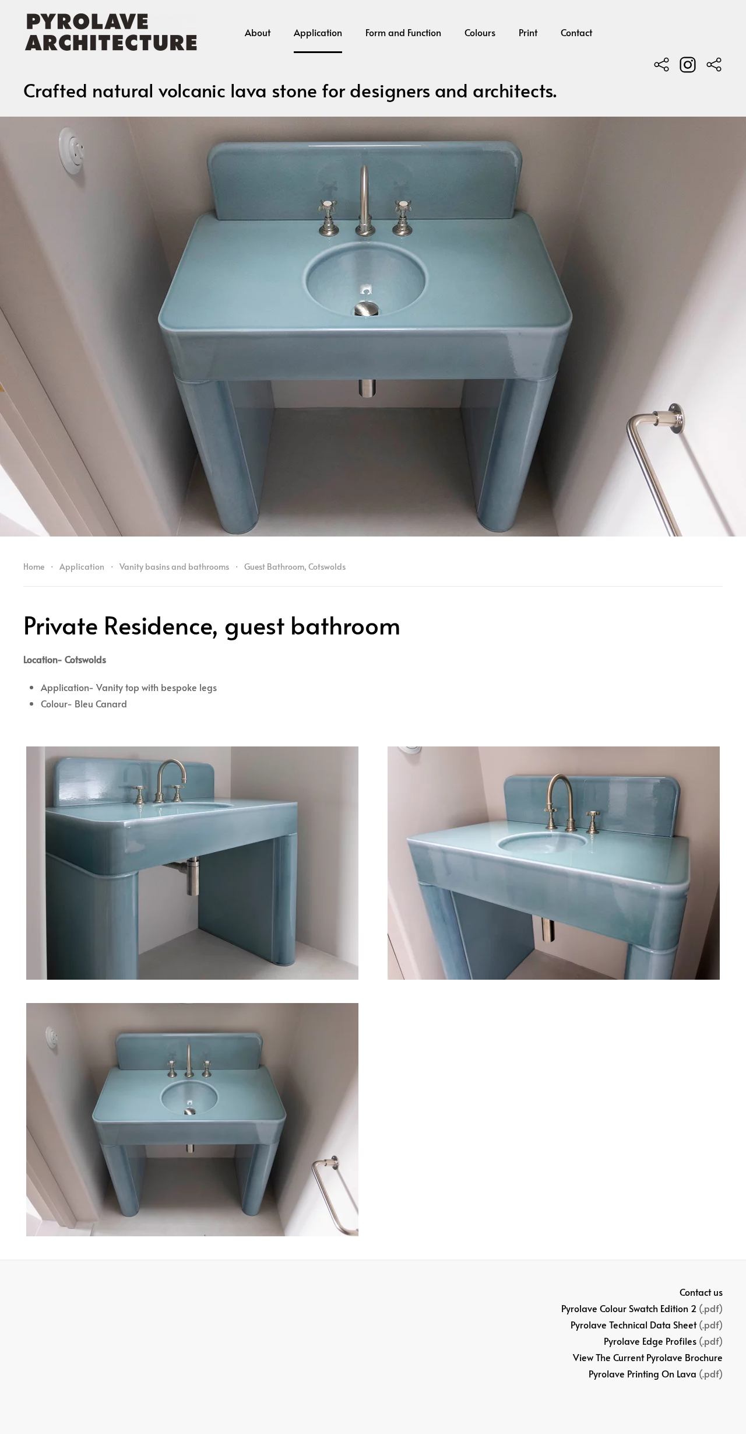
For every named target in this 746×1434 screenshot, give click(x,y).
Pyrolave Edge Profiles (650, 1340)
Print (528, 32)
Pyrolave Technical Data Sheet (633, 1324)
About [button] (257, 32)
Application (318, 32)
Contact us (701, 1291)
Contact (576, 32)
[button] (192, 863)
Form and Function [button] (403, 32)
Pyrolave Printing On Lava (642, 1373)
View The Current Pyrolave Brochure (648, 1357)
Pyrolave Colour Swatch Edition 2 (628, 1308)
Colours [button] (480, 32)
